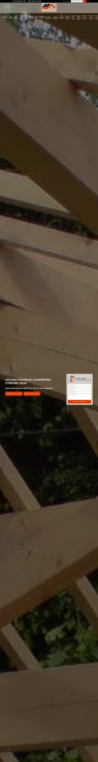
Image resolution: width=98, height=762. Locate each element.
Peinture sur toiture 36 (73, 18)
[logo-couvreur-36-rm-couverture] (49, 8)
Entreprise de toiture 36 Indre (31, 17)
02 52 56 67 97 (20, 1)
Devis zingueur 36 (11, 17)
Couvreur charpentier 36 (5, 17)
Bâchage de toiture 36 (21, 18)
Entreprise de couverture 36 (90, 18)
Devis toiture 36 (36, 17)
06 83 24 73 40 (35, 1)
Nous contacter (32, 393)
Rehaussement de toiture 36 (48, 18)
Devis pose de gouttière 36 (16, 18)
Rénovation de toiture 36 (41, 17)
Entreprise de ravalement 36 (84, 18)
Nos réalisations (14, 393)
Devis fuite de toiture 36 (26, 17)
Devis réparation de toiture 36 (67, 18)
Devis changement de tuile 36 (55, 17)
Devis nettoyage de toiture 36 (61, 18)
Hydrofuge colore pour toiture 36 (78, 18)
